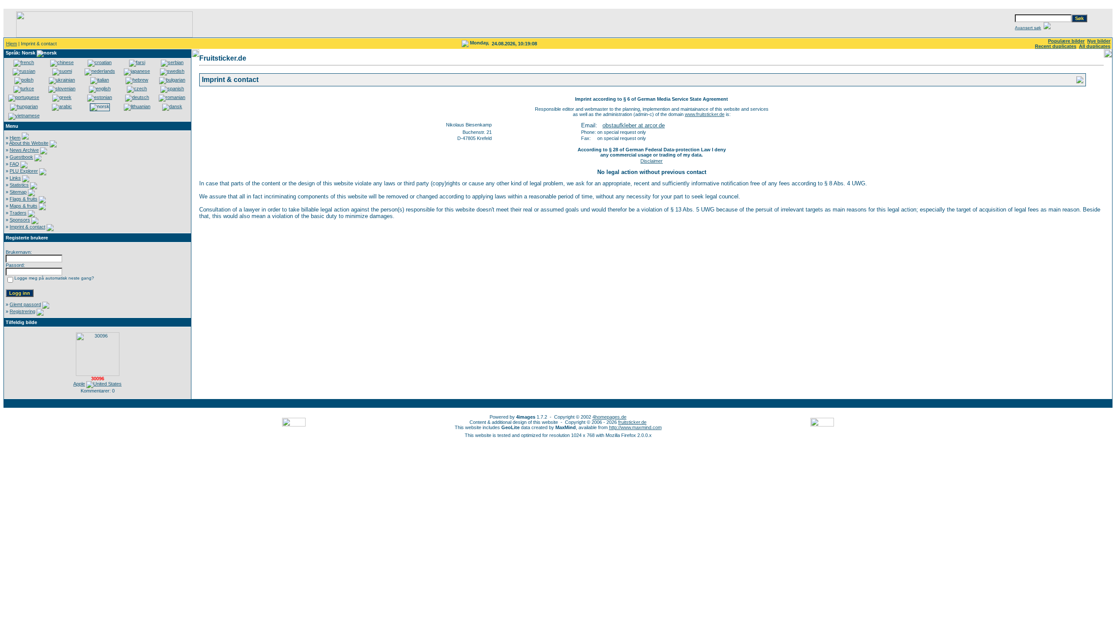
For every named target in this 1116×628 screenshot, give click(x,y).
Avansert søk (1028, 27)
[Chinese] (62, 62)
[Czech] (137, 88)
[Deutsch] (137, 97)
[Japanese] (137, 71)
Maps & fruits (23, 205)
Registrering (22, 311)
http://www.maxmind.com (635, 427)
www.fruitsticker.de (705, 114)
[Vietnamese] (24, 115)
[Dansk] (172, 106)
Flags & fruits (23, 198)
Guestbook (21, 157)
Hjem (11, 43)
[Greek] (61, 97)
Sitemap (18, 192)
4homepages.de (609, 417)
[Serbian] (172, 62)
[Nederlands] (100, 71)
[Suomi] (62, 71)
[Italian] (99, 79)
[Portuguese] (23, 97)
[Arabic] (62, 106)
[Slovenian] (61, 88)
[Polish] (24, 79)
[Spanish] (172, 88)
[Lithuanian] (137, 106)
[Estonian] (99, 97)
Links (15, 178)
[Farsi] (137, 62)
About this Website (28, 143)
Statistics (19, 185)
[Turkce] (24, 88)
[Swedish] (172, 71)
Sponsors (20, 219)
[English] (100, 88)
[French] (24, 62)
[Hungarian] (24, 106)
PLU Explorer (24, 171)
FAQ (14, 164)
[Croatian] (100, 62)
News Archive (24, 150)
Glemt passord (25, 304)
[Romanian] (172, 97)
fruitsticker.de (632, 422)
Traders (18, 212)
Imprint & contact (27, 226)
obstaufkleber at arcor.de (633, 125)
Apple (79, 383)
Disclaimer (651, 161)
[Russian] (24, 71)
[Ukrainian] (62, 79)
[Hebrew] (137, 79)
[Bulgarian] (172, 79)
